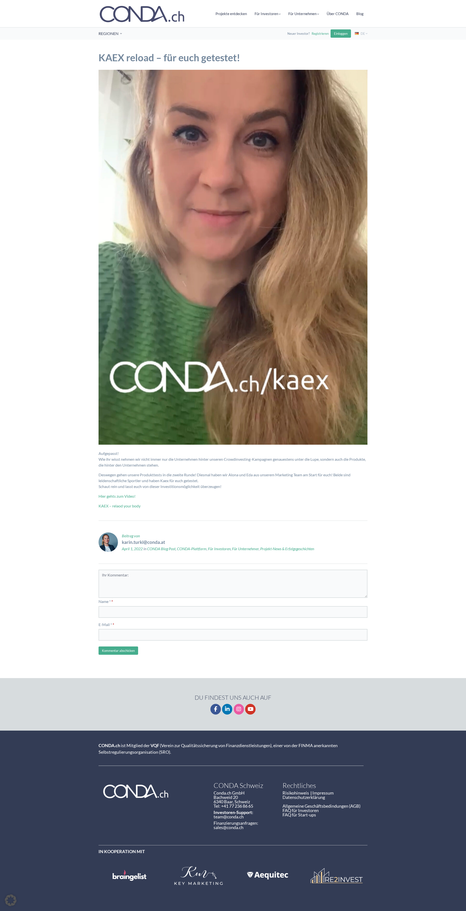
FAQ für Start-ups (299, 814)
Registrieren (320, 33)
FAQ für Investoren (301, 810)
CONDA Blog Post (161, 548)
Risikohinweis (296, 793)
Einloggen (341, 33)
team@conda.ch (229, 816)
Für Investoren (219, 548)
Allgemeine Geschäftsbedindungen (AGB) (321, 806)
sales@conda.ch (228, 827)
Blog (360, 13)
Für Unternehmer (245, 548)
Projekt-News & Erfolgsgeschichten (287, 548)
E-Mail (104, 624)
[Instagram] (239, 709)
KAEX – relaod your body (120, 506)
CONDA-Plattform (192, 548)
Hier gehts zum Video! (117, 496)
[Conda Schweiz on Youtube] (250, 709)
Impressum (323, 793)
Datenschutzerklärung (304, 797)
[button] (10, 900)
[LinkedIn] (227, 709)
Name (103, 601)
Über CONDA (338, 13)
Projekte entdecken (231, 13)
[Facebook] (215, 709)
